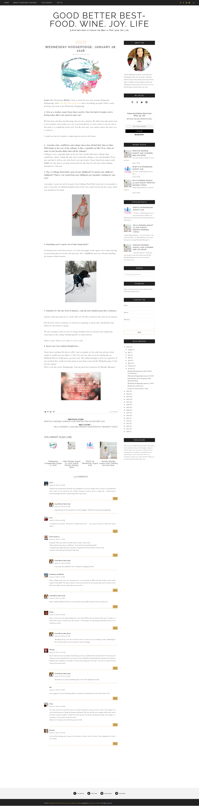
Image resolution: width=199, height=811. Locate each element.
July (129, 352)
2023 (128, 397)
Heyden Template (76, 803)
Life (83, 42)
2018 (128, 410)
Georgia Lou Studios (95, 803)
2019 (128, 407)
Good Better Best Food (62, 504)
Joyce (51, 483)
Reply (115, 498)
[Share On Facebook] (48, 412)
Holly (51, 612)
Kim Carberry (54, 537)
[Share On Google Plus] (51, 412)
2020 (128, 405)
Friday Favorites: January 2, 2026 (138, 389)
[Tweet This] (45, 412)
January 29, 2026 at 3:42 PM (57, 690)
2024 (128, 394)
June (129, 355)
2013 (128, 423)
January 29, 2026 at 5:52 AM (62, 636)
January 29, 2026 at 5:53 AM (62, 676)
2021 (128, 402)
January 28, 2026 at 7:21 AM (57, 539)
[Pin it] (54, 412)
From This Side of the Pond (70, 103)
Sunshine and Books (56, 574)
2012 (128, 426)
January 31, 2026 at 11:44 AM (57, 733)
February (131, 366)
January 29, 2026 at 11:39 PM (57, 706)
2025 (128, 391)
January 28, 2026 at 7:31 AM (57, 577)
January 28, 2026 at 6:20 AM (57, 485)
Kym (51, 704)
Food (78, 42)
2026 (128, 347)
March (130, 363)
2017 (128, 413)
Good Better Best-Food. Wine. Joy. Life (99, 20)
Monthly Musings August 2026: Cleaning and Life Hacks (142, 153)
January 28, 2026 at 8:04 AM (62, 506)
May (129, 358)
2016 (128, 415)
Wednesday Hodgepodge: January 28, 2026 (141, 376)
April (130, 360)
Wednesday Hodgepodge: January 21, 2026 (141, 383)
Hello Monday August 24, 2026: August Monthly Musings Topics (143, 183)
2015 (128, 418)
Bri (50, 687)
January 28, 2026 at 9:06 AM (57, 614)
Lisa (50, 518)
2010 (128, 432)
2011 (127, 429)
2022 (128, 399)
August (130, 350)
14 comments (113, 411)
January (130, 369)
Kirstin (52, 730)
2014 (128, 421)
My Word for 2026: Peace (135, 386)
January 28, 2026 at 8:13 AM (57, 598)
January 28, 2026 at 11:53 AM (57, 652)
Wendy (52, 650)
